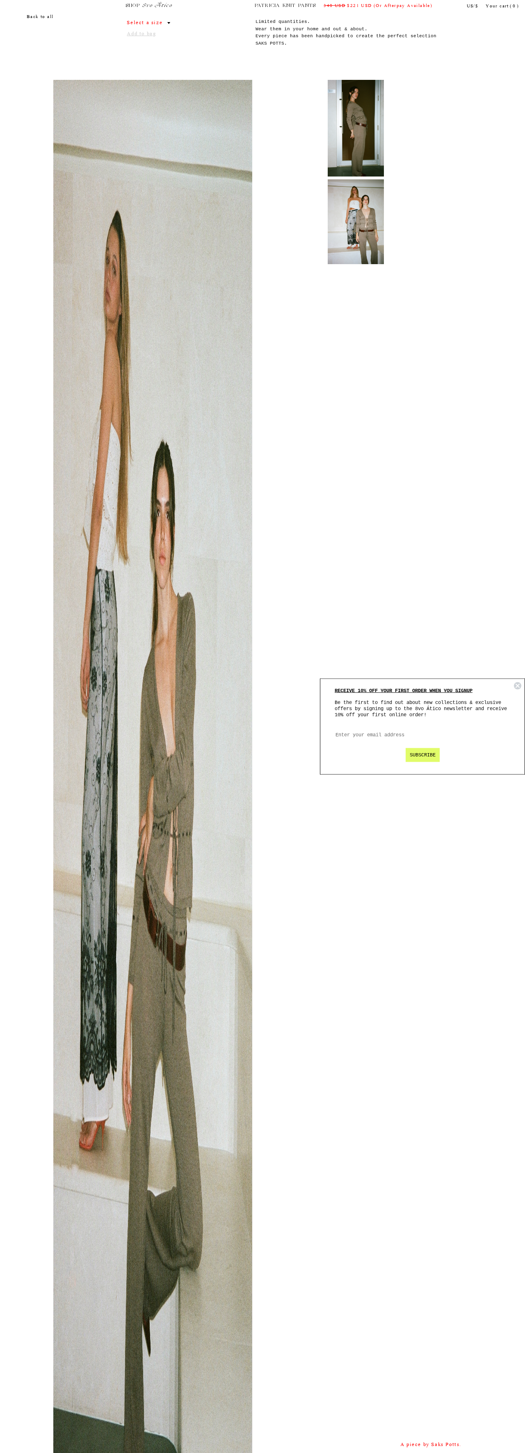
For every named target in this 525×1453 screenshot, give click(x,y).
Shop (133, 5)
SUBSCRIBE (423, 755)
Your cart (502, 6)
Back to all (40, 17)
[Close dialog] (518, 686)
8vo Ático (157, 5)
